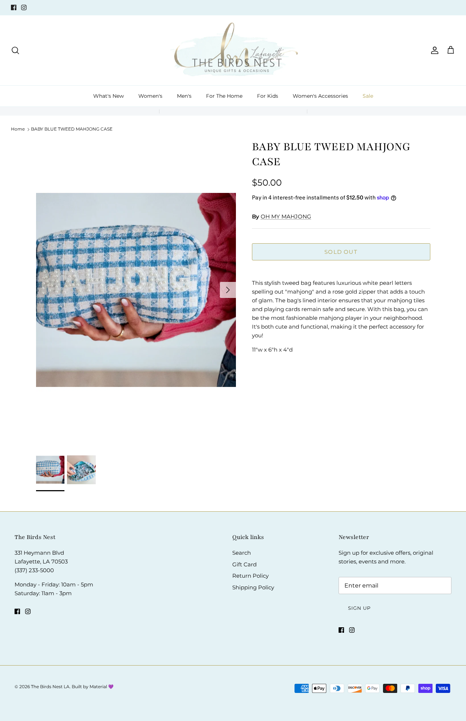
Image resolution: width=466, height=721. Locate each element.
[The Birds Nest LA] (233, 50)
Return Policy (250, 575)
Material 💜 (102, 686)
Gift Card (244, 564)
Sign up (359, 608)
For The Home (224, 96)
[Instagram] (24, 7)
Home (18, 129)
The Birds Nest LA (50, 686)
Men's (184, 96)
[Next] (228, 290)
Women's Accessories (320, 96)
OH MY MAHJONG (286, 216)
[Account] (433, 50)
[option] (136, 290)
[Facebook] (13, 7)
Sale (368, 96)
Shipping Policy (253, 587)
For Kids (267, 96)
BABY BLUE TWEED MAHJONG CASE (71, 129)
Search (241, 552)
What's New (108, 96)
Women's (150, 96)
